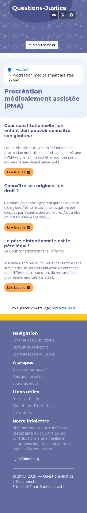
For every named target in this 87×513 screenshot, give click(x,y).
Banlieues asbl (51, 486)
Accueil (21, 69)
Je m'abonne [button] (25, 458)
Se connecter (27, 481)
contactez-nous (63, 308)
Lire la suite (16, 172)
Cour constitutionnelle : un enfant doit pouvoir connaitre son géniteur (37, 130)
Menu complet (43, 45)
